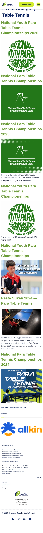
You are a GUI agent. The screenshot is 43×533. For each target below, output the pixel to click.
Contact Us (5, 486)
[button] (38, 4)
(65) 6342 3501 (22, 502)
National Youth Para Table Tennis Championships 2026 (19, 28)
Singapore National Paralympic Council (12, 455)
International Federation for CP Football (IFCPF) (15, 467)
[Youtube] (29, 519)
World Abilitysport (6, 473)
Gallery (4, 488)
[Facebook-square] (13, 519)
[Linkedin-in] (24, 519)
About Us (4, 482)
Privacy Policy (6, 484)
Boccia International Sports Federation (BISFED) (15, 465)
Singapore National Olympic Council (11, 453)
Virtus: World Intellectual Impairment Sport (13, 471)
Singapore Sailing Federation (10, 451)
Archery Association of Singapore (11, 449)
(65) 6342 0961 (23, 504)
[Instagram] (18, 519)
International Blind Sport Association (11, 469)
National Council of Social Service (11, 457)
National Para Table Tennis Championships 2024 (21, 359)
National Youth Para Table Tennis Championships (18, 191)
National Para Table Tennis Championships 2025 (21, 129)
